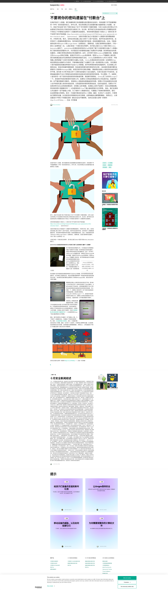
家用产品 (77, 1)
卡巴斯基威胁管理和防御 (107, 563)
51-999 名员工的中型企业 (99, 1)
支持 (66, 9)
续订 (58, 9)
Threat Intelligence (106, 571)
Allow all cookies (127, 577)
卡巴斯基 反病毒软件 (54, 561)
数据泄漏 (110, 165)
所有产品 (52, 567)
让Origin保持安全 (101, 486)
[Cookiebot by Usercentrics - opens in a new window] (38, 587)
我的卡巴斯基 (114, 5)
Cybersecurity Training (107, 569)
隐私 (110, 167)
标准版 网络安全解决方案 (90, 563)
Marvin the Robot (56, 104)
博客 (75, 9)
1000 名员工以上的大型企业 (112, 1)
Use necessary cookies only (127, 586)
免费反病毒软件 (53, 569)
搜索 (116, 13)
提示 (67, 481)
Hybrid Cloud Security (106, 567)
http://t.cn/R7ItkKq (69, 360)
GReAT (52, 13)
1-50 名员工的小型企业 (87, 1)
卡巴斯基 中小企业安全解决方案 (74, 561)
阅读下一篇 (53, 374)
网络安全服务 (105, 561)
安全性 (104, 165)
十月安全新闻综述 (60, 378)
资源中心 (71, 9)
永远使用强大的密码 (61, 321)
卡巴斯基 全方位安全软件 (55, 565)
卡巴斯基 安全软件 (53, 563)
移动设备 (105, 167)
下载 (62, 9)
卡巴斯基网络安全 (105, 565)
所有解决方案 (105, 573)
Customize (126, 582)
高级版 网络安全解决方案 (90, 565)
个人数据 (110, 162)
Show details (50, 586)
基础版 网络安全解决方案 (72, 563)
